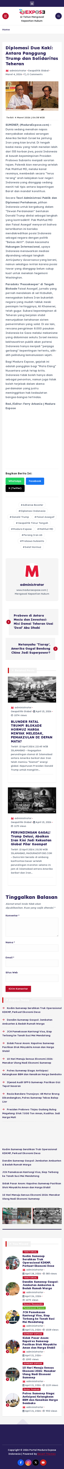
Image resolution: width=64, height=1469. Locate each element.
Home (6, 29)
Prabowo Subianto (33, 541)
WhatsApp (15, 481)
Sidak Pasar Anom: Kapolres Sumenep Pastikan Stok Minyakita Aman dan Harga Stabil (28, 1047)
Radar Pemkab (32, 1389)
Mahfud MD (46, 529)
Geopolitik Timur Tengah (33, 523)
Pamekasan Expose (34, 1308)
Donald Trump (20, 517)
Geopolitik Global (38, 70)
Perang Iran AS (33, 535)
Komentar (12, 915)
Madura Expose (22, 529)
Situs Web (12, 972)
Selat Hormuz (33, 547)
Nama (10, 942)
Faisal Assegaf (45, 517)
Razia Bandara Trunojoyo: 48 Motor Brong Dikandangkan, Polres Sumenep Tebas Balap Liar (30, 1097)
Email (10, 957)
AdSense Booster (33, 504)
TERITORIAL (30, 1252)
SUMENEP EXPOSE (33, 1334)
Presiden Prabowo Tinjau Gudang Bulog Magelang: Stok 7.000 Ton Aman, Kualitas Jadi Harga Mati (31, 1113)
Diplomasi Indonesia (33, 511)
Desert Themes (46, 1453)
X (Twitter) (15, 488)
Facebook (35, 481)
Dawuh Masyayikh (33, 1304)
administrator (18, 70)
